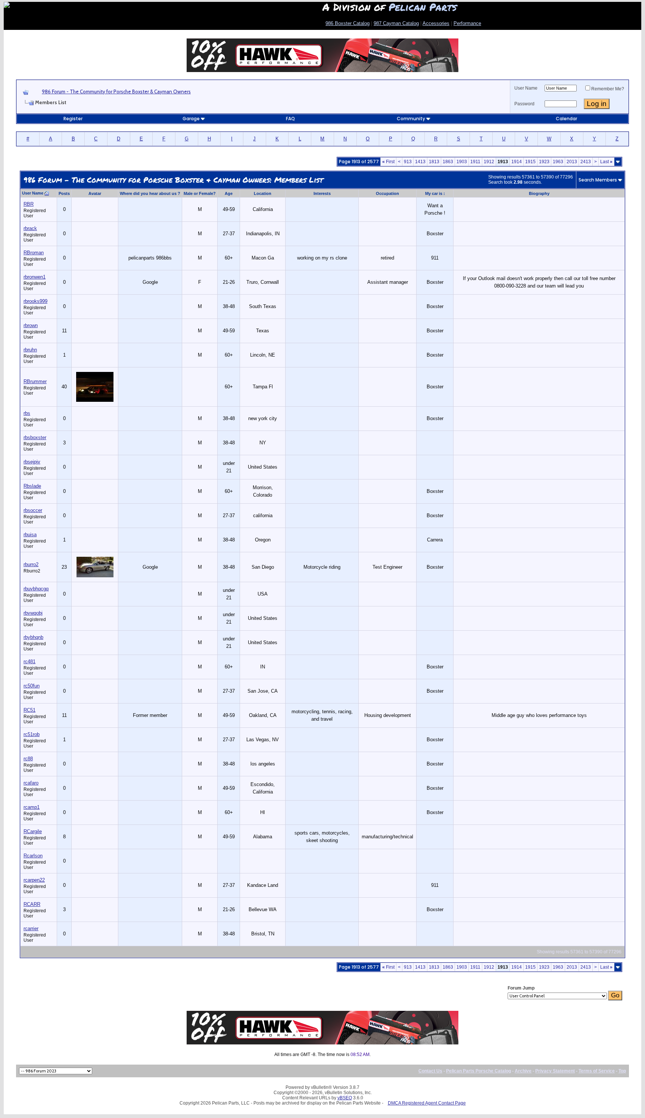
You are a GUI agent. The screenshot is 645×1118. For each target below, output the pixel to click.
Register (72, 118)
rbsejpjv (32, 462)
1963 (558, 161)
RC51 (29, 710)
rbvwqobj (33, 613)
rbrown (31, 325)
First (388, 161)
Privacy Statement (555, 1071)
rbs (27, 413)
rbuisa (30, 534)
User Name (526, 88)
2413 (585, 161)
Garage (191, 118)
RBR (29, 204)
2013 (572, 161)
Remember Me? (607, 88)
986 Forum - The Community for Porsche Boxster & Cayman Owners (116, 91)
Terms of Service (597, 1071)
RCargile (33, 831)
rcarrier (31, 928)
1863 (448, 161)
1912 (489, 161)
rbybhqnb (33, 637)
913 (408, 161)
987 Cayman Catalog (396, 23)
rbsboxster (35, 437)
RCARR (32, 904)
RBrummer (35, 381)
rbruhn (30, 350)
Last (606, 161)
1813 (434, 161)
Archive (523, 1071)
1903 (462, 161)
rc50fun (32, 686)
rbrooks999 (35, 301)
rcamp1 (32, 807)
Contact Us (430, 1071)
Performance (467, 23)
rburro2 (31, 564)
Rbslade (32, 486)
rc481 (29, 661)
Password (524, 103)
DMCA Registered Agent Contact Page (427, 1103)
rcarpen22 (34, 880)
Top (622, 1071)
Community (411, 118)
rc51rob (32, 734)
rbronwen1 (35, 277)
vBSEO (344, 1097)
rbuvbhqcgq (36, 588)
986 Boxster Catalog (347, 23)
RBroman (34, 252)
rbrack (30, 228)
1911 (475, 161)
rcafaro (31, 783)
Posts (64, 193)
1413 (420, 161)
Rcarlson (33, 855)
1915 (530, 161)
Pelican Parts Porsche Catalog (478, 1071)
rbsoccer (33, 510)
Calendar (566, 118)
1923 (544, 161)
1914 (516, 161)
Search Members (598, 180)
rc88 (28, 758)
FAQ (290, 118)
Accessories (436, 23)
